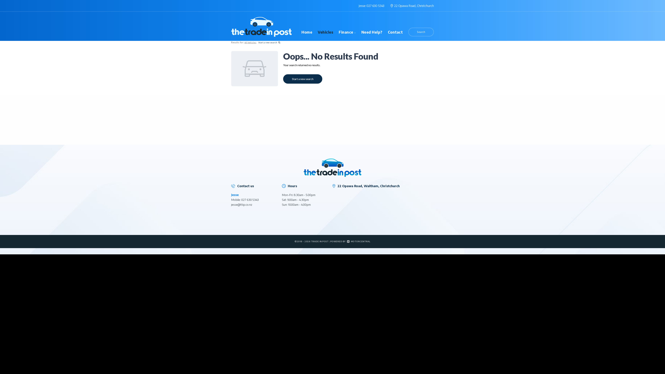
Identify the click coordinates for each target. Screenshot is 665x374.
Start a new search (267, 42)
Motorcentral (360, 241)
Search (421, 31)
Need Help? (371, 32)
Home (307, 32)
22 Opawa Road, (414, 6)
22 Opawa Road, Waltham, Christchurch (369, 186)
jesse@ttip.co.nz (241, 204)
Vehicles (325, 32)
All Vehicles (250, 42)
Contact (395, 32)
